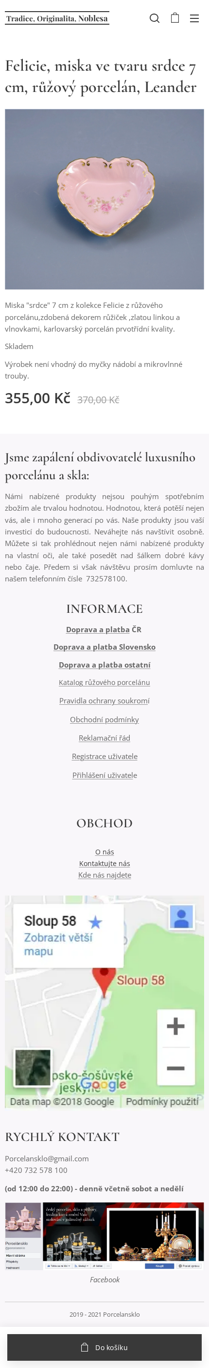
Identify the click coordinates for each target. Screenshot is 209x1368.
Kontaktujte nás (104, 863)
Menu (194, 18)
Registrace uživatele (105, 756)
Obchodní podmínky (104, 719)
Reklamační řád (104, 738)
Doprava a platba (98, 629)
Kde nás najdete (104, 875)
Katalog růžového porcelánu (104, 682)
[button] (154, 18)
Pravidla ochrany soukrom (103, 700)
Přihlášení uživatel (102, 775)
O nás (104, 851)
